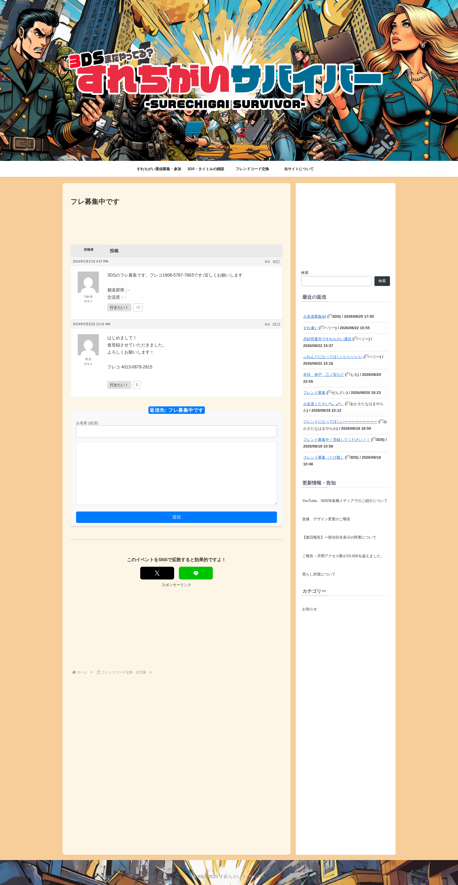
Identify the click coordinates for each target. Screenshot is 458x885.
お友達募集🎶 (314, 316)
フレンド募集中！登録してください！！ (336, 439)
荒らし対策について (319, 574)
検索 (305, 272)
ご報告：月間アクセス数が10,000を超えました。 (343, 556)
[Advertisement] (177, 222)
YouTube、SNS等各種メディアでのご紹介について (344, 501)
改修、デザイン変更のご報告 (326, 519)
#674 (276, 324)
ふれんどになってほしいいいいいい (333, 357)
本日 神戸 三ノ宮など (323, 374)
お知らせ (309, 609)
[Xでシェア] (157, 573)
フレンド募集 (314, 392)
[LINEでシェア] (196, 573)
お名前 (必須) (87, 423)
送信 (176, 517)
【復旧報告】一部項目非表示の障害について (339, 537)
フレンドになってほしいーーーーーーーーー (340, 421)
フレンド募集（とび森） (323, 457)
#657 (276, 261)
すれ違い (310, 328)
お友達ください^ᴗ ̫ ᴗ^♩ (323, 404)
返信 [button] (267, 261)
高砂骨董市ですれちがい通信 (327, 339)
